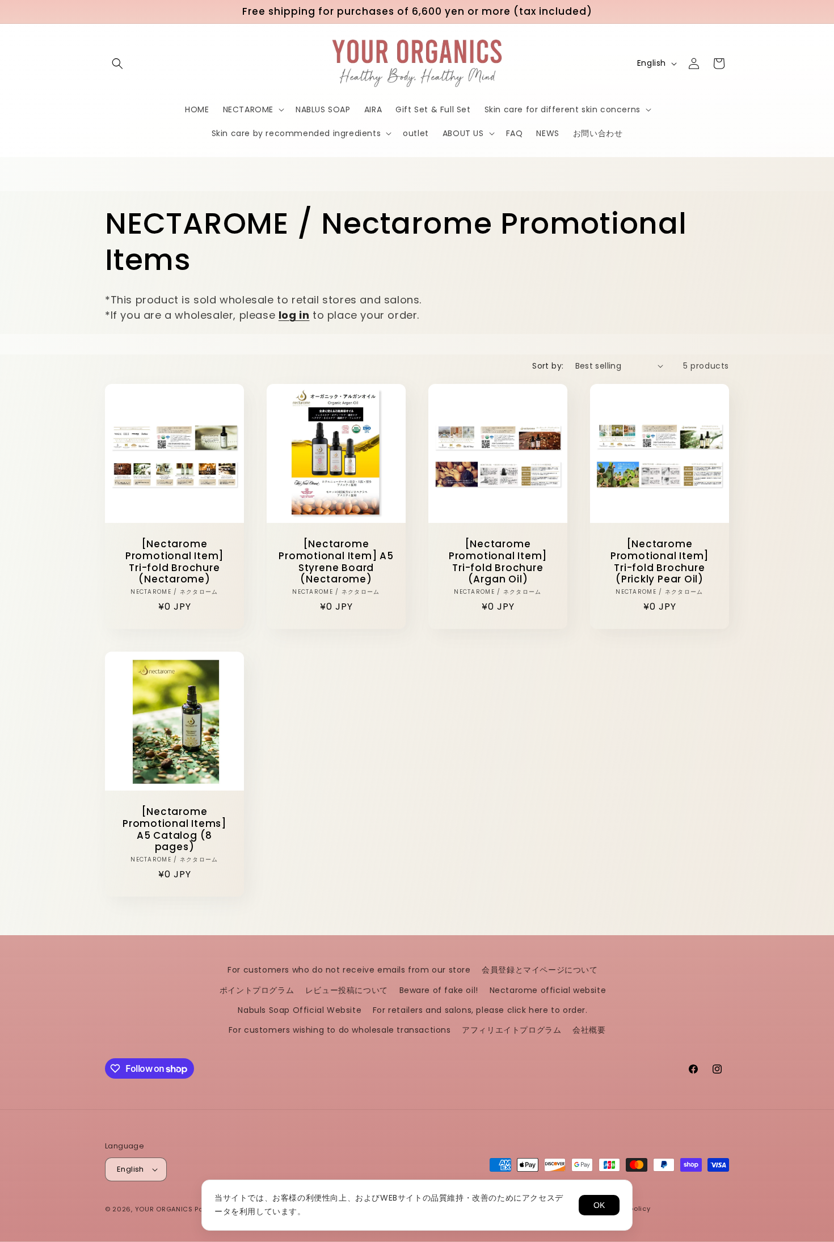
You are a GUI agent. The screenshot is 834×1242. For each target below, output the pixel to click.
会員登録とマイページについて (539, 969)
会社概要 (588, 1030)
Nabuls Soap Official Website (299, 1010)
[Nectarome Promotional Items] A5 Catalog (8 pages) (174, 829)
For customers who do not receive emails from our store (349, 969)
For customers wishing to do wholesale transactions (340, 1030)
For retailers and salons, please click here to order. (480, 1010)
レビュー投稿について (346, 990)
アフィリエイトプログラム (511, 1030)
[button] (117, 63)
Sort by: (547, 365)
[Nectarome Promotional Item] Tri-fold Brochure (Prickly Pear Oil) (659, 561)
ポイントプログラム (257, 990)
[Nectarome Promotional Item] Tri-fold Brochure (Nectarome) (174, 561)
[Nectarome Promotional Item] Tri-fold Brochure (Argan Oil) (498, 561)
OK (599, 1205)
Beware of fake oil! (438, 990)
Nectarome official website (548, 990)
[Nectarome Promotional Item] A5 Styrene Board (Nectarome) (336, 561)
